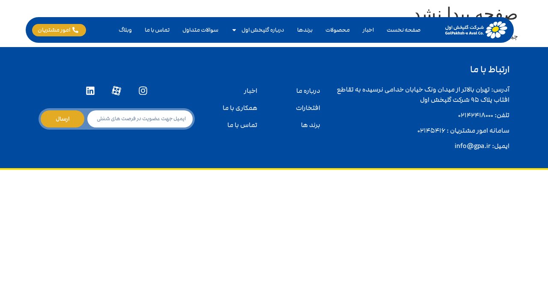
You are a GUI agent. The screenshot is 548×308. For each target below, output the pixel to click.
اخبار (368, 30)
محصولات (337, 30)
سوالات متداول (200, 30)
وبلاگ (125, 30)
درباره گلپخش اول (262, 30)
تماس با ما (157, 30)
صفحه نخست (404, 30)
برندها (305, 30)
